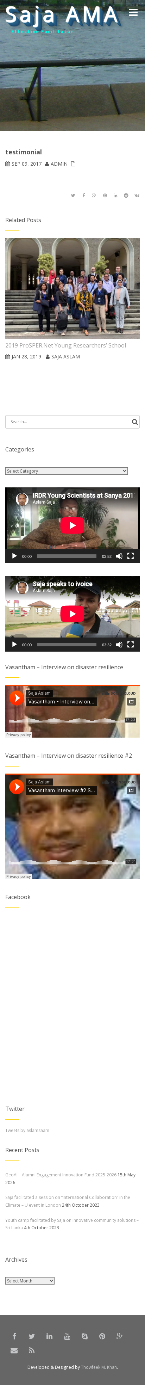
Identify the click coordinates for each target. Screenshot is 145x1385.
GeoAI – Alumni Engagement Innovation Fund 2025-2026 (60, 1175)
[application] (72, 525)
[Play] (14, 556)
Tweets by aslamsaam (27, 1130)
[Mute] (119, 556)
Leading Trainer (35, 32)
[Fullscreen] (130, 556)
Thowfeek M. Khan (99, 1367)
